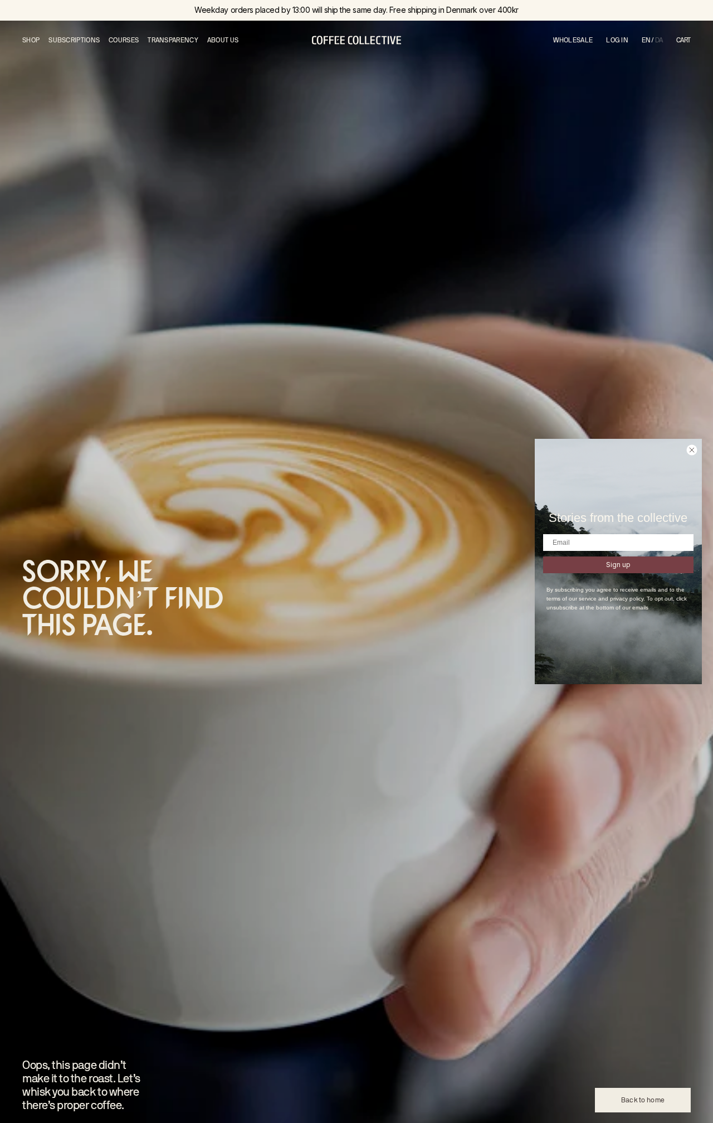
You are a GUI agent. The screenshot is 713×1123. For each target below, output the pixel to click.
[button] (683, 40)
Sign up (618, 564)
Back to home (643, 1100)
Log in (617, 40)
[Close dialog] (691, 450)
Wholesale (573, 40)
